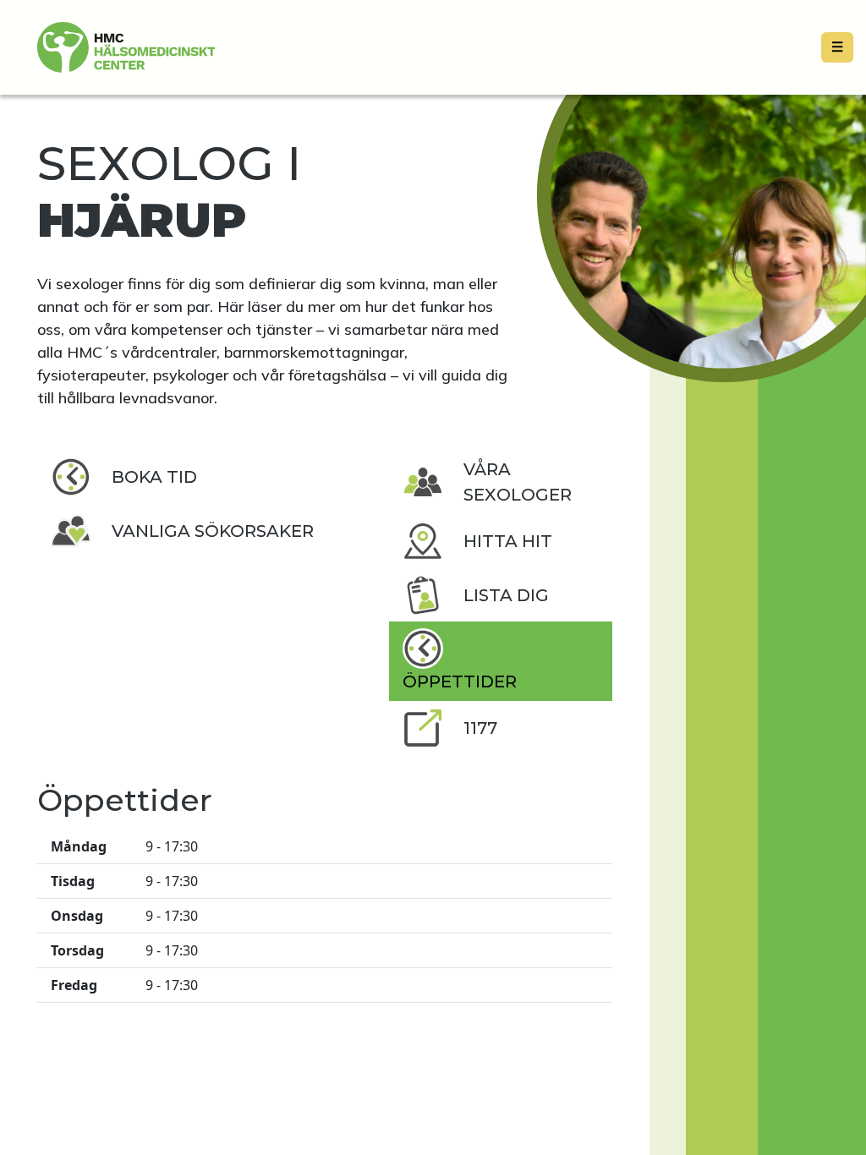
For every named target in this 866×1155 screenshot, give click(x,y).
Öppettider (460, 681)
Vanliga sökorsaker (213, 531)
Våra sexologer (517, 482)
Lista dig (506, 595)
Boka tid (154, 477)
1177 (480, 728)
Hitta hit (507, 541)
